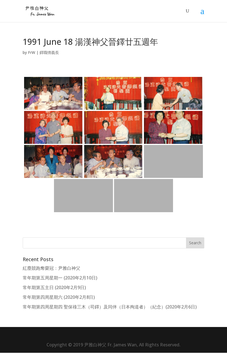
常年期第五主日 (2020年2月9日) (54, 287)
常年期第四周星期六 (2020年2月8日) (59, 297)
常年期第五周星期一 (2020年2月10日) (60, 278)
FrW (31, 52)
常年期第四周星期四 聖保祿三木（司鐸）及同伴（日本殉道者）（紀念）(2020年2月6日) (110, 307)
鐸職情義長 (49, 52)
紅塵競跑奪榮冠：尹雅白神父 (51, 268)
